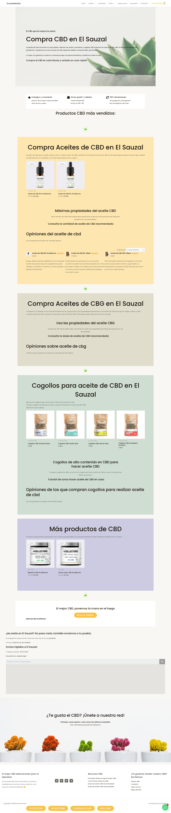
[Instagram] (56, 780)
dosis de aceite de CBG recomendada (86, 336)
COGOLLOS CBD (83, 808)
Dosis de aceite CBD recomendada (101, 786)
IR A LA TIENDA (85, 615)
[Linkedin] (71, 780)
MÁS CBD (105, 808)
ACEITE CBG (58, 808)
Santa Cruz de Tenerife (21, 642)
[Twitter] (61, 780)
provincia (52, 638)
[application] (94, 3)
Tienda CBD (135, 781)
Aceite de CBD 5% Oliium (81, 253)
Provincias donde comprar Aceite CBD (102, 778)
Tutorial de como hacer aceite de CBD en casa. (76, 479)
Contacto (134, 784)
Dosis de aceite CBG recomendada (101, 784)
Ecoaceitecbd (13, 3)
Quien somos (136, 787)
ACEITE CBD (36, 808)
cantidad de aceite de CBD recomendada (88, 223)
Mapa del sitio (136, 790)
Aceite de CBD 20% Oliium (121, 253)
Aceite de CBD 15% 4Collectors (44, 253)
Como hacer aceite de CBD (98, 781)
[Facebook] (66, 780)
